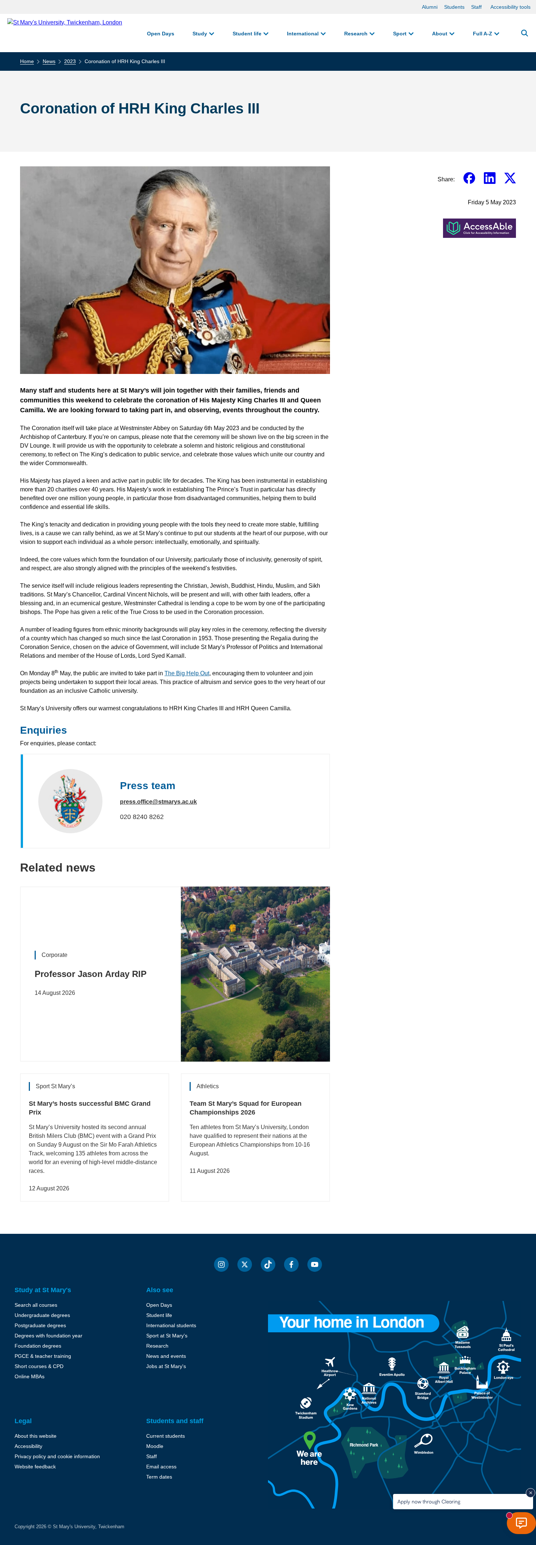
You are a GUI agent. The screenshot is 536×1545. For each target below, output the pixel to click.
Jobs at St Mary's (166, 1366)
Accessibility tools (510, 7)
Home (27, 61)
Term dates (159, 1477)
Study (200, 33)
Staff (476, 7)
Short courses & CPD (39, 1366)
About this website (36, 1436)
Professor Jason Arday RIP (91, 974)
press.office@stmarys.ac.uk (158, 802)
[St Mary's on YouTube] (314, 1264)
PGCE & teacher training (43, 1356)
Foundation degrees (38, 1346)
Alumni (430, 7)
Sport (400, 33)
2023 (70, 61)
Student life (247, 33)
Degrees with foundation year (48, 1336)
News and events (166, 1356)
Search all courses (36, 1305)
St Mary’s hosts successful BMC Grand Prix (90, 1108)
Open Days (160, 33)
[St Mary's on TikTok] (268, 1264)
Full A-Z (482, 33)
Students (454, 7)
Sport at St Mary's (166, 1336)
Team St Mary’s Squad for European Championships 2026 (246, 1108)
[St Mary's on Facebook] (291, 1264)
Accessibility (28, 1446)
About (439, 33)
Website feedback (35, 1466)
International (303, 33)
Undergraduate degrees (42, 1315)
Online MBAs (29, 1376)
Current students (165, 1436)
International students (171, 1325)
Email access (161, 1466)
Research (356, 33)
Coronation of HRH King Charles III (125, 61)
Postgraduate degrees (40, 1325)
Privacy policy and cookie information (57, 1456)
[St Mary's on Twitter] (244, 1264)
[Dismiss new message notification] (530, 1493)
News (49, 61)
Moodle (154, 1446)
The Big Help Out (186, 673)
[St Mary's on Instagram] (221, 1264)
